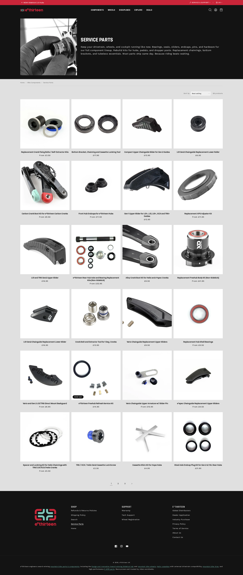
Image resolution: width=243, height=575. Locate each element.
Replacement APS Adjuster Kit (198, 213)
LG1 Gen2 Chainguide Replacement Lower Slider (45, 341)
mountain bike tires (211, 566)
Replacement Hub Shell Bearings (198, 341)
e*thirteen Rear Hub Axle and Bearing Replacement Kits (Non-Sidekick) (96, 278)
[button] (97, 10)
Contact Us (178, 537)
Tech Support (128, 515)
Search (74, 519)
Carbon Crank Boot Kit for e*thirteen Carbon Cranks (45, 213)
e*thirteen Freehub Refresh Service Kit (96, 403)
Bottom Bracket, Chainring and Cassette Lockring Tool (96, 152)
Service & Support (200, 2)
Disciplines (124, 9)
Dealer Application (181, 515)
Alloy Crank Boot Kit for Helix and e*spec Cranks (147, 277)
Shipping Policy (78, 515)
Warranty (126, 510)
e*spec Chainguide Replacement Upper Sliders (198, 403)
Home (22, 83)
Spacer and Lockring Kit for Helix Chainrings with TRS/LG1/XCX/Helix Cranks (45, 466)
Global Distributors (181, 510)
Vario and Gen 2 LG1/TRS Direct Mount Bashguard (45, 403)
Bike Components (33, 83)
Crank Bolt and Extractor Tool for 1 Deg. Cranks (96, 341)
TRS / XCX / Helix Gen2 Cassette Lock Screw (96, 465)
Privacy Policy (179, 524)
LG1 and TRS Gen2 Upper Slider (44, 277)
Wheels (111, 9)
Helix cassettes (163, 566)
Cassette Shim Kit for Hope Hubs (147, 465)
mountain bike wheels (147, 566)
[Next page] (132, 483)
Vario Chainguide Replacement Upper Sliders (147, 341)
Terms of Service (180, 528)
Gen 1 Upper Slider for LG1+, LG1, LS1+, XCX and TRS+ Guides (147, 214)
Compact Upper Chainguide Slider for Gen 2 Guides (147, 152)
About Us (177, 533)
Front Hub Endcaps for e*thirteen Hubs (96, 213)
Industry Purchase (181, 519)
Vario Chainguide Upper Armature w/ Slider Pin (147, 403)
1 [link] (111, 483)
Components (97, 9)
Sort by (187, 93)
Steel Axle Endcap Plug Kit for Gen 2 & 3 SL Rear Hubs (198, 465)
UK (219, 2)
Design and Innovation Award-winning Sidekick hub (113, 566)
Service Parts (48, 83)
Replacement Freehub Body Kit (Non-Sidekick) (198, 277)
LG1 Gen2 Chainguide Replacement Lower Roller (198, 152)
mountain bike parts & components (64, 566)
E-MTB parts (109, 569)
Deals (149, 9)
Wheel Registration (131, 519)
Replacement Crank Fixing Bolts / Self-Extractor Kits (44, 152)
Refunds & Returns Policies (84, 510)
